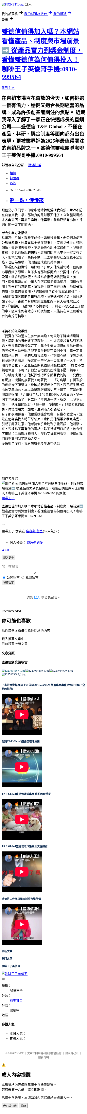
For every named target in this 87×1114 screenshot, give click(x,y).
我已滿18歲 (10, 1105)
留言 (39, 531)
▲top (5, 549)
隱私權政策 (72, 1053)
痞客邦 (31, 531)
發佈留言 (8, 582)
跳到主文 (8, 88)
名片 (13, 183)
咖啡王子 (8, 498)
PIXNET (18, 1053)
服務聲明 (43, 1057)
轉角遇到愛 (35, 542)
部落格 (14, 178)
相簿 (13, 173)
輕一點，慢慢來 (27, 200)
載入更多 (8, 557)
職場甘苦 (34, 165)
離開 (23, 1105)
